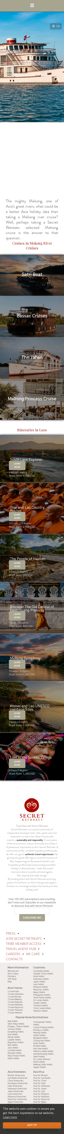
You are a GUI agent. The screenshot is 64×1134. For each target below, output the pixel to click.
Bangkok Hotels (40, 1038)
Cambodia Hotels (41, 971)
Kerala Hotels (14, 1037)
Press (11, 933)
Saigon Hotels (39, 1067)
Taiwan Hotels (39, 1003)
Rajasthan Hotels (15, 1042)
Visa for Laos (39, 1091)
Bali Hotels (13, 1045)
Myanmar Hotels (41, 990)
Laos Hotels (38, 984)
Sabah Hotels (39, 1035)
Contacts (14, 959)
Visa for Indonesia (41, 1086)
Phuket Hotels (39, 1046)
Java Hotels (13, 1048)
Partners (12, 976)
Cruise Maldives (15, 1005)
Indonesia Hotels (41, 979)
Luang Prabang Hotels (43, 1027)
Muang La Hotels (41, 1030)
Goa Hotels (13, 1034)
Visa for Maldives (41, 1097)
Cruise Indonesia (15, 994)
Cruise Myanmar (15, 1007)
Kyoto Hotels (13, 1058)
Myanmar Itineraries (17, 1099)
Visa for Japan (40, 1089)
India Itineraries (15, 1086)
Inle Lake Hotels (40, 1049)
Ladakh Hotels (14, 1040)
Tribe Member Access (24, 943)
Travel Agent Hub (21, 949)
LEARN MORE (17, 465)
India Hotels (38, 976)
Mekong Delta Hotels (42, 1065)
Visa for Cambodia (41, 1078)
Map (10, 982)
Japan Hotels (39, 982)
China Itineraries (15, 1081)
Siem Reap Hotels (16, 1024)
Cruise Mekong (15, 999)
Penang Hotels (40, 1033)
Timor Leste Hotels (42, 1008)
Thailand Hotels (40, 1006)
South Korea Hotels (42, 998)
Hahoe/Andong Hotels (43, 1054)
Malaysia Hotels (40, 987)
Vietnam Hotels (40, 1011)
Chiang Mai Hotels (41, 1041)
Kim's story (13, 974)
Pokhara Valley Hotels (43, 1051)
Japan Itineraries (15, 1091)
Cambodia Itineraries (17, 1078)
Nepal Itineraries (15, 1102)
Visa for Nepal (39, 1102)
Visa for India (39, 1083)
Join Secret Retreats (24, 938)
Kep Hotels (13, 1021)
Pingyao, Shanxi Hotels (18, 1026)
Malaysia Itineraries (17, 1097)
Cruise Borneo (14, 997)
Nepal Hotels (39, 992)
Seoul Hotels (39, 1057)
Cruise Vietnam (15, 1013)
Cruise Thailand (15, 1010)
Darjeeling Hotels (16, 1032)
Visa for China (39, 1081)
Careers (13, 954)
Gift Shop (12, 979)
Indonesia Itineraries (17, 1089)
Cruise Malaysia (15, 1002)
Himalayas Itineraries (18, 1083)
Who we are (13, 971)
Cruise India (13, 991)
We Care (33, 954)
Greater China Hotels (43, 974)
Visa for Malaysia (41, 1094)
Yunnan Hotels (14, 1029)
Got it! (32, 1125)
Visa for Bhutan (40, 1075)
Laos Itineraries (15, 1094)
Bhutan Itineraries (16, 1075)
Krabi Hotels (39, 1043)
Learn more (10, 1117)
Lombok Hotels (15, 1050)
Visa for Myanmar (41, 1099)
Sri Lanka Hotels (40, 1000)
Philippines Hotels (41, 995)
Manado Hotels (15, 1053)
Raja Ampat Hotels (16, 1056)
